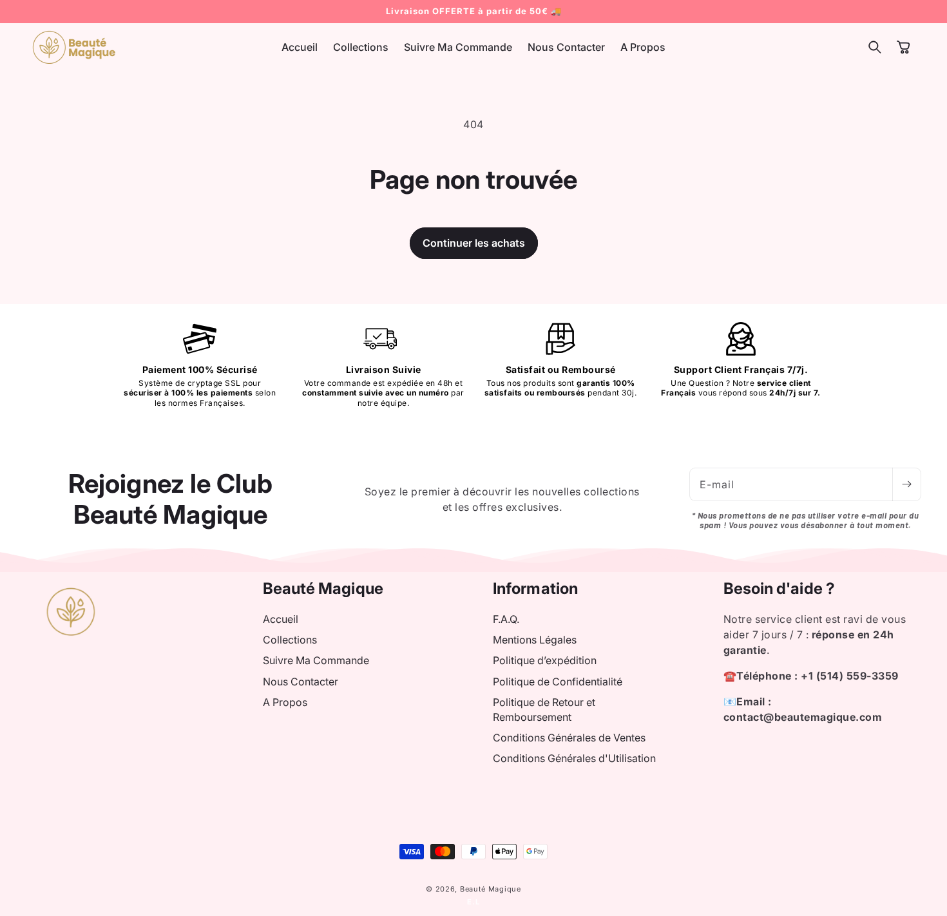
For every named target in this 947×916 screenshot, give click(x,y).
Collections (290, 639)
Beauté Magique (490, 888)
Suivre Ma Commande (316, 660)
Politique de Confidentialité (557, 681)
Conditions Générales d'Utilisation (574, 758)
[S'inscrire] (906, 484)
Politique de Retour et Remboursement (544, 709)
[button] (875, 47)
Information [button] (535, 589)
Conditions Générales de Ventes (569, 737)
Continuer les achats (474, 242)
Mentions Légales (535, 639)
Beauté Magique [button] (323, 589)
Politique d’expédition (545, 660)
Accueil (280, 619)
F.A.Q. (506, 619)
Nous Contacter (300, 681)
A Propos (285, 702)
